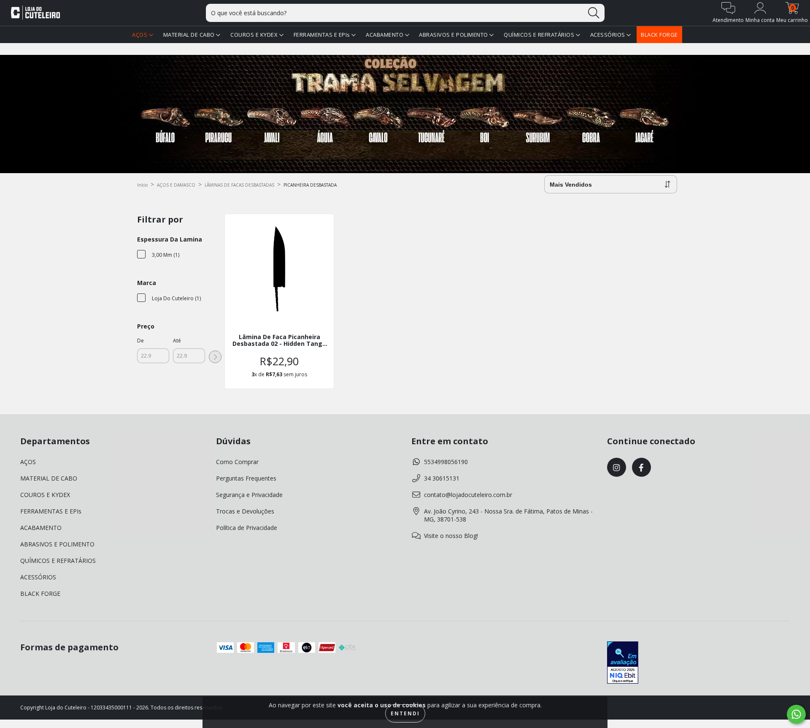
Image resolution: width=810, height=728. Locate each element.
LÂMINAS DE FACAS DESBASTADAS (239, 185)
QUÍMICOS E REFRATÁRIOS (540, 34)
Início (142, 185)
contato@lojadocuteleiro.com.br (468, 495)
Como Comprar (237, 462)
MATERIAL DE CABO (189, 34)
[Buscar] (593, 13)
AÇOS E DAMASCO (176, 185)
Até (177, 340)
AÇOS (140, 34)
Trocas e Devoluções (245, 511)
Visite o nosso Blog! (451, 536)
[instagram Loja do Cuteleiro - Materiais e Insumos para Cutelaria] (616, 467)
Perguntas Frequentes (246, 478)
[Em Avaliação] (622, 663)
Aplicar (215, 356)
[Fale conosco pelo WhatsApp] (796, 714)
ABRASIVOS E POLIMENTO (454, 34)
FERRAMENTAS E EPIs (323, 34)
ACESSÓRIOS (608, 34)
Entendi (405, 713)
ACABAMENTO (385, 34)
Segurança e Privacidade (249, 495)
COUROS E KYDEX (254, 34)
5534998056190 (446, 462)
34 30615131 (441, 478)
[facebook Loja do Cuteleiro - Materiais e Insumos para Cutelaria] (641, 467)
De (140, 340)
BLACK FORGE (659, 34)
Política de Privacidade (246, 528)
